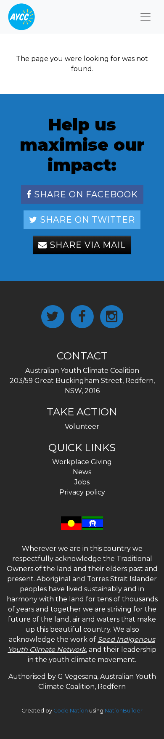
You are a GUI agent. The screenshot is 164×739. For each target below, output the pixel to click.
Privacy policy (82, 492)
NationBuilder (124, 710)
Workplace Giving (82, 462)
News (82, 472)
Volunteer (82, 427)
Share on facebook (85, 194)
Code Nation (70, 710)
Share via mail (86, 245)
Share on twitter (86, 220)
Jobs (82, 482)
